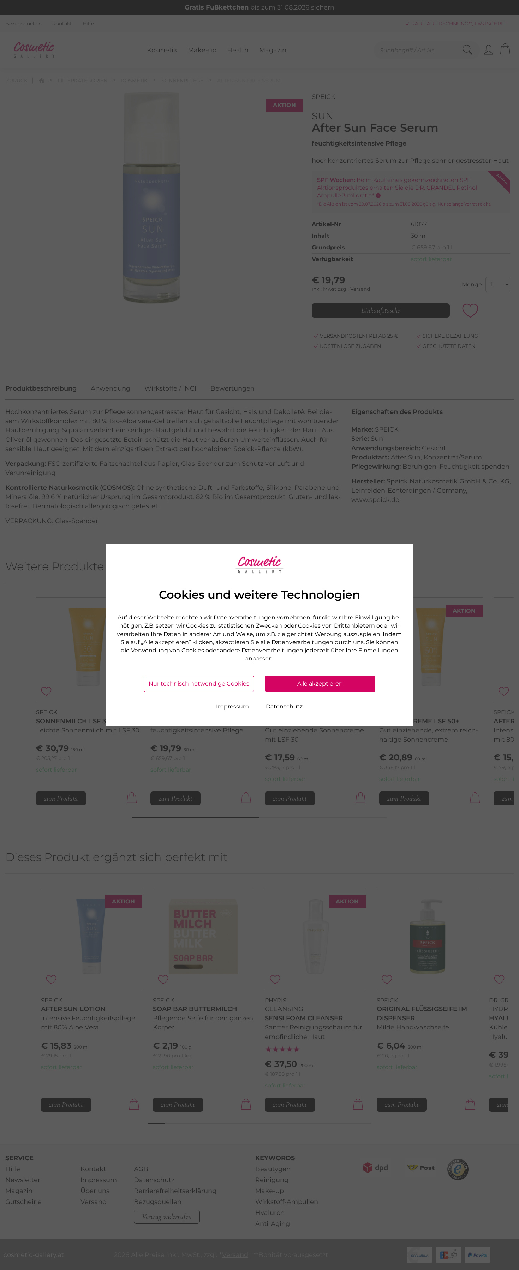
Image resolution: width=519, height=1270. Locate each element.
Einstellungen (378, 650)
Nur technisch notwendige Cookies (199, 683)
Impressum (232, 706)
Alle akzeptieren (320, 683)
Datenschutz (284, 706)
